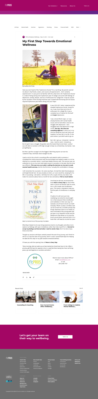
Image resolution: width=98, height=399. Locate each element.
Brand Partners (23, 385)
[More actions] (75, 37)
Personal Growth (37, 366)
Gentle (49, 365)
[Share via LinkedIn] (30, 277)
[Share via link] (33, 277)
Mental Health (24, 27)
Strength (50, 368)
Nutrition (33, 27)
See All (81, 288)
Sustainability (36, 363)
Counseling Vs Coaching (25, 305)
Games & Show (63, 363)
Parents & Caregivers (37, 368)
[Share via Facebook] (23, 277)
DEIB (72, 27)
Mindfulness (62, 366)
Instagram (35, 381)
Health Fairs (77, 363)
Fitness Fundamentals (24, 368)
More (77, 27)
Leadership (35, 365)
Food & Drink (63, 361)
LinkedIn (35, 378)
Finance (35, 361)
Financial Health (64, 27)
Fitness (56, 27)
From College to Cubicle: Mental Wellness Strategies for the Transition (72, 305)
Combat (50, 366)
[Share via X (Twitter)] (26, 277)
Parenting (49, 27)
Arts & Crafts (62, 365)
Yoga (49, 361)
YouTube (35, 380)
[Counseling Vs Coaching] (25, 297)
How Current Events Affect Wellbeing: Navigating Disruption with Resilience (47, 305)
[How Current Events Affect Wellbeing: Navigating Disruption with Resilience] (49, 297)
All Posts (17, 27)
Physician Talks (23, 363)
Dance (49, 363)
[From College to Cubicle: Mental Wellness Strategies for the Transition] (72, 297)
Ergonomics (41, 27)
